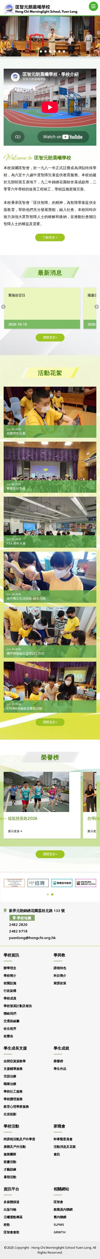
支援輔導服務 (13, 1068)
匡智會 (58, 1202)
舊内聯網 (60, 1217)
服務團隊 (10, 1154)
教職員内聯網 (63, 1209)
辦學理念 (10, 968)
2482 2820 (18, 924)
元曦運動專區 (13, 1217)
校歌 (7, 1224)
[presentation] (5, 37)
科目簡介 (60, 975)
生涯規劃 (10, 1114)
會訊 (57, 1154)
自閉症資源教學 (15, 1061)
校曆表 (8, 1036)
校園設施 (10, 983)
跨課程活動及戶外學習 (19, 1139)
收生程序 (10, 1028)
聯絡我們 (10, 1013)
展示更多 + (15, 831)
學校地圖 (24, 917)
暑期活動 (10, 1177)
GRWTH (60, 1232)
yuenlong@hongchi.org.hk (32, 937)
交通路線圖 (11, 1021)
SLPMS (59, 1224)
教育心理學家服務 (16, 1106)
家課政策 (60, 983)
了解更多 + (50, 237)
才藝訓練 (10, 1169)
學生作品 (60, 1068)
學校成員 (10, 998)
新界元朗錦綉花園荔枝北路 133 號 (37, 910)
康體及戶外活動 (15, 1146)
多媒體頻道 (11, 1202)
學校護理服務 (13, 1099)
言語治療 (10, 1076)
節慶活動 (10, 1162)
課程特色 (60, 968)
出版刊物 (10, 1209)
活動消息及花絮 (65, 1146)
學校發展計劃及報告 (18, 1006)
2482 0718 (18, 931)
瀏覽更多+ (50, 337)
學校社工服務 (13, 1091)
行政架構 (10, 990)
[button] (36, 51)
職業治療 (10, 1084)
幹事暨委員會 (63, 1139)
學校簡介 (10, 975)
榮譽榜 (58, 1061)
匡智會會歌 (11, 1232)
